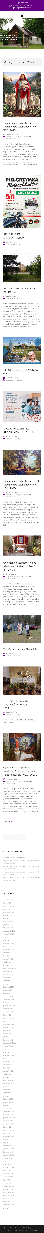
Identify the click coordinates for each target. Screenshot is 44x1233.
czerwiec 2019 (8, 1167)
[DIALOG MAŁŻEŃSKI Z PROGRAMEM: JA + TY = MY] (22, 406)
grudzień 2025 (8, 925)
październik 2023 (9, 1006)
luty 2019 (6, 1180)
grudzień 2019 (8, 1149)
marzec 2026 (8, 915)
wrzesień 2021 (8, 1083)
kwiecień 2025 (8, 949)
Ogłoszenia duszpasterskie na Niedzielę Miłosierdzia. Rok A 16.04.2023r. (19, 566)
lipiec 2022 (7, 1052)
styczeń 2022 (8, 1071)
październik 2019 (9, 1155)
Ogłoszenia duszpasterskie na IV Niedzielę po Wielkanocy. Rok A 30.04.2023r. (21, 127)
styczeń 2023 (8, 1034)
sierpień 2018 (8, 1198)
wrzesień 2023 (8, 1009)
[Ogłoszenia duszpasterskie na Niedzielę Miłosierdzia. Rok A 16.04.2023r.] (22, 546)
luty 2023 (6, 1030)
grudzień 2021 (8, 1074)
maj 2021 (6, 1096)
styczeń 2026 (8, 922)
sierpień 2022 (8, 1049)
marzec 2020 (8, 1139)
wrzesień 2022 (8, 1046)
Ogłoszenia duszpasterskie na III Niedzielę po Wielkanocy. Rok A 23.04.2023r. (21, 485)
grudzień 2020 (8, 1111)
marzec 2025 (8, 953)
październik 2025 (9, 931)
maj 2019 (6, 1170)
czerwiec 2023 (8, 1018)
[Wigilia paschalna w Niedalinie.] (22, 629)
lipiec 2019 (7, 1164)
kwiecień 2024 (8, 987)
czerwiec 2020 (8, 1130)
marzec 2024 (8, 990)
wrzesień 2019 (8, 1158)
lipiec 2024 (7, 978)
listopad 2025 (8, 928)
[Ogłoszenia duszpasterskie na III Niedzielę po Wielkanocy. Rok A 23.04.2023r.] (22, 462)
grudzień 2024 (8, 962)
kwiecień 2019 (8, 1174)
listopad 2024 (8, 965)
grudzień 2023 (8, 999)
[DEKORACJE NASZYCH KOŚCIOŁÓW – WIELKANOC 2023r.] (22, 680)
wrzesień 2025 (8, 934)
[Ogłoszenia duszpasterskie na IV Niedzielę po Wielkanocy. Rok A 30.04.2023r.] (22, 94)
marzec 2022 (8, 1065)
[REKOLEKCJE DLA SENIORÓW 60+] (22, 350)
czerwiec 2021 (8, 1093)
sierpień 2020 (8, 1124)
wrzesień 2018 (8, 1195)
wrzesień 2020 (8, 1121)
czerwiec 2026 (8, 906)
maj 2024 (6, 984)
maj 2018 (6, 1208)
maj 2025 (6, 946)
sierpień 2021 (8, 1086)
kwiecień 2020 (8, 1136)
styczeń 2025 (8, 959)
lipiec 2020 (7, 1127)
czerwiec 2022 (8, 1055)
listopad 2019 (8, 1152)
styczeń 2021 (8, 1108)
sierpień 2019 (8, 1161)
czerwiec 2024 (8, 981)
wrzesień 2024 (8, 971)
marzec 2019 (8, 1177)
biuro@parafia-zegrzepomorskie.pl (23, 5)
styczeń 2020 (8, 1146)
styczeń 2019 (8, 1183)
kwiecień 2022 (8, 1062)
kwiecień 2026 (8, 912)
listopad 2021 (8, 1077)
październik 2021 (9, 1080)
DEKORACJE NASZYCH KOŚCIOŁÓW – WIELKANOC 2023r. (19, 705)
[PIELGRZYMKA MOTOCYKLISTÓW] (22, 201)
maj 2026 (6, 909)
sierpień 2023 (8, 1012)
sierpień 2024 (8, 974)
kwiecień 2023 (8, 1024)
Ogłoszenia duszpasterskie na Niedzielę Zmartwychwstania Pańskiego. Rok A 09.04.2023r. (20, 771)
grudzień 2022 (8, 1037)
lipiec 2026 (7, 903)
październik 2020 (9, 1118)
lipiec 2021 (7, 1090)
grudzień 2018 (8, 1186)
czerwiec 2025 (8, 943)
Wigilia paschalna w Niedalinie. (20, 649)
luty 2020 (6, 1142)
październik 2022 (9, 1043)
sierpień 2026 (8, 900)
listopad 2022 (8, 1040)
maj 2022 (6, 1058)
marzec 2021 (8, 1102)
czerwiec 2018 (8, 1205)
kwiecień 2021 (8, 1099)
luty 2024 (6, 993)
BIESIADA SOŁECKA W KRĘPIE (14, 857)
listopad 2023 (8, 1002)
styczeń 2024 (8, 996)
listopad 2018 (8, 1189)
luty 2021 (6, 1105)
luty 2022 (6, 1068)
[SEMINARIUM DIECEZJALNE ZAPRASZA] (22, 268)
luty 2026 (6, 918)
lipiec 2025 (7, 940)
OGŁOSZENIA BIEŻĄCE (14, 137)
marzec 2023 (8, 1027)
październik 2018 (9, 1192)
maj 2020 (6, 1133)
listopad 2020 (8, 1114)
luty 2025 (6, 956)
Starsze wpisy (9, 821)
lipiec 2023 (7, 1015)
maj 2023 (6, 1021)
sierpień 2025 (8, 937)
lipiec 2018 (7, 1202)
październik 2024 (9, 968)
